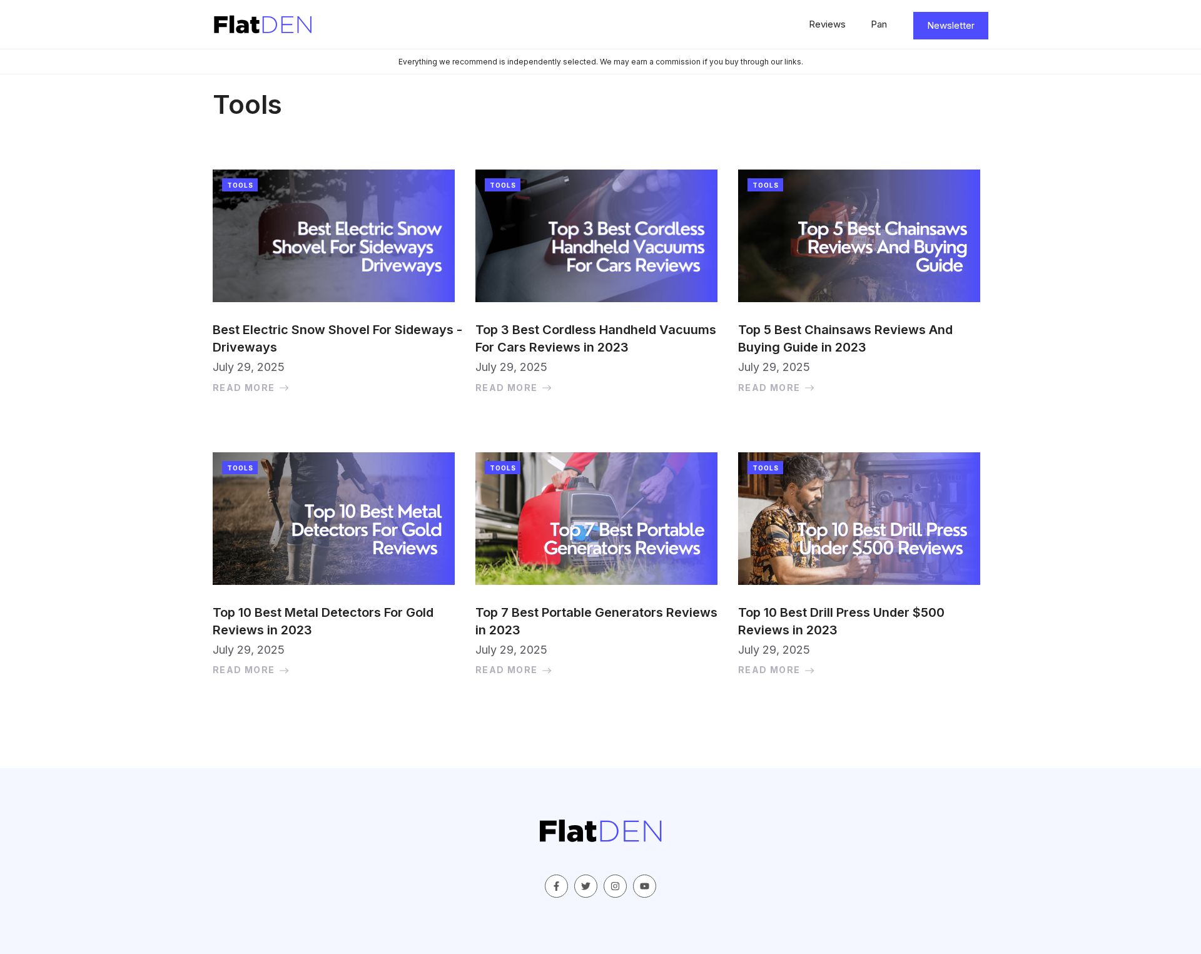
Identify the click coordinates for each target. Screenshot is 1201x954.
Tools (240, 185)
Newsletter (951, 25)
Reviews (827, 24)
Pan (879, 24)
